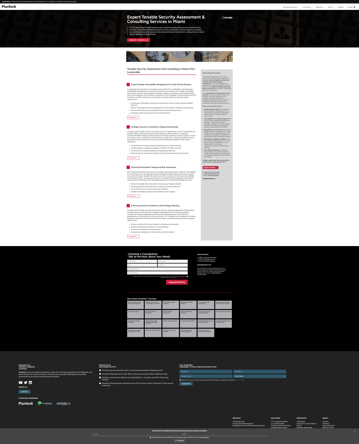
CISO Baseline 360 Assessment (204, 302)
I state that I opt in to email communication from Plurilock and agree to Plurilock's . (213, 380)
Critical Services (239, 422)
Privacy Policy (215, 273)
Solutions (275, 418)
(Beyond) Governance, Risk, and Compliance (134, 302)
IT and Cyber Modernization (243, 424)
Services (237, 418)
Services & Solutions (290, 7)
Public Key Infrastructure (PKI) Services (223, 321)
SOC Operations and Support (169, 331)
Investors (341, 7)
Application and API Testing (187, 302)
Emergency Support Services (134, 321)
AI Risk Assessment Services (169, 302)
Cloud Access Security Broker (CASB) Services (223, 302)
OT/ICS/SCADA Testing (188, 321)
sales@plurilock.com (209, 178)
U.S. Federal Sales (277, 424)
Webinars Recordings (304, 428)
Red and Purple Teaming (153, 330)
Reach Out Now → (210, 167)
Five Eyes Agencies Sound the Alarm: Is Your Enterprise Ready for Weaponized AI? (132, 370)
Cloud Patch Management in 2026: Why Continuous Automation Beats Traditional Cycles (134, 374)
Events (299, 426)
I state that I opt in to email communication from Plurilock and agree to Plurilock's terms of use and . (180, 437)
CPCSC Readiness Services (186, 312)
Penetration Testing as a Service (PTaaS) (205, 321)
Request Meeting (177, 282)
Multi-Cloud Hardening (170, 321)
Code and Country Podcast (306, 424)
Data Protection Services (223, 311)
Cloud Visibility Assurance (167, 312)
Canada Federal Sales (279, 428)
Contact (351, 7)
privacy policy (181, 277)
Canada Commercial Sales (281, 426)
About (330, 7)
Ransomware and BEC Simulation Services (134, 331)
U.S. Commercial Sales (279, 422)
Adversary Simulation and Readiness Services (153, 302)
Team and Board (328, 426)
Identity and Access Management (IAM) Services (151, 322)
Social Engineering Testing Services (186, 331)
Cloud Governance (133, 311)
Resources (319, 7)
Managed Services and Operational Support (249, 426)
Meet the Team (328, 428)
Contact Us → (133, 117)
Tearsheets (301, 422)
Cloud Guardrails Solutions (151, 312)
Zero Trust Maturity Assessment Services (204, 331)
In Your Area (306, 7)
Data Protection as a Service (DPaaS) (204, 312)
